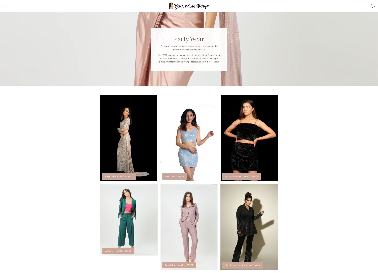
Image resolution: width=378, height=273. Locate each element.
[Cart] (373, 6)
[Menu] (5, 6)
